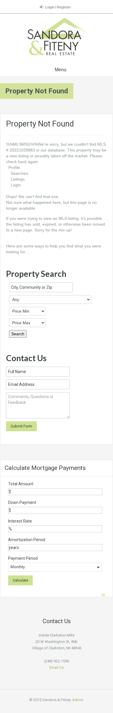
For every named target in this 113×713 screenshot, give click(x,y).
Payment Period (23, 558)
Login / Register (58, 7)
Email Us (56, 667)
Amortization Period (26, 539)
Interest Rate (20, 521)
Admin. (78, 700)
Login (16, 185)
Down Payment (22, 502)
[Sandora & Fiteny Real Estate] (56, 37)
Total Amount (20, 484)
